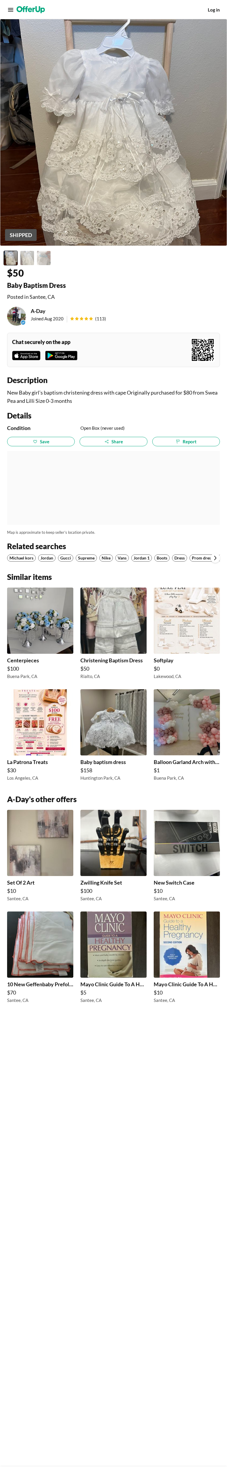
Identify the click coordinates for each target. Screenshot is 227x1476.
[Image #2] (27, 258)
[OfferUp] (31, 9)
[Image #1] (11, 258)
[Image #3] (44, 258)
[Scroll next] (215, 558)
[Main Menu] (10, 9)
